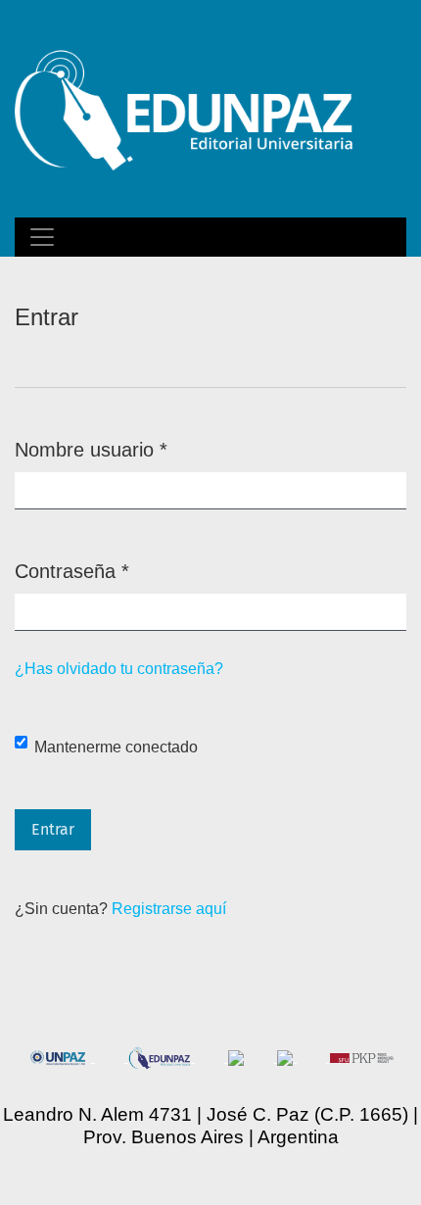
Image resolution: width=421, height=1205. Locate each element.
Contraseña (72, 570)
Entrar (52, 829)
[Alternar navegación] (42, 237)
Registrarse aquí (169, 908)
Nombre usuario (91, 449)
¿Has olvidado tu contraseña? (119, 668)
